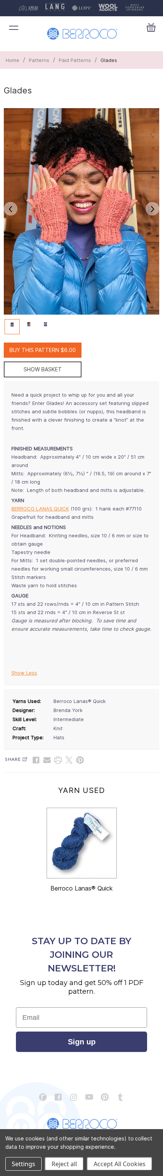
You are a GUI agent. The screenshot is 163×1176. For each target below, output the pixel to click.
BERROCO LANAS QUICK (40, 509)
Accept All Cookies (120, 1164)
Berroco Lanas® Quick (81, 888)
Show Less (24, 673)
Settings (23, 1164)
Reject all (64, 1164)
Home (12, 60)
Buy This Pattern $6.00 (42, 350)
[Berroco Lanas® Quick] (81, 843)
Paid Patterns (75, 60)
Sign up (82, 1042)
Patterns (39, 60)
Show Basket (43, 369)
